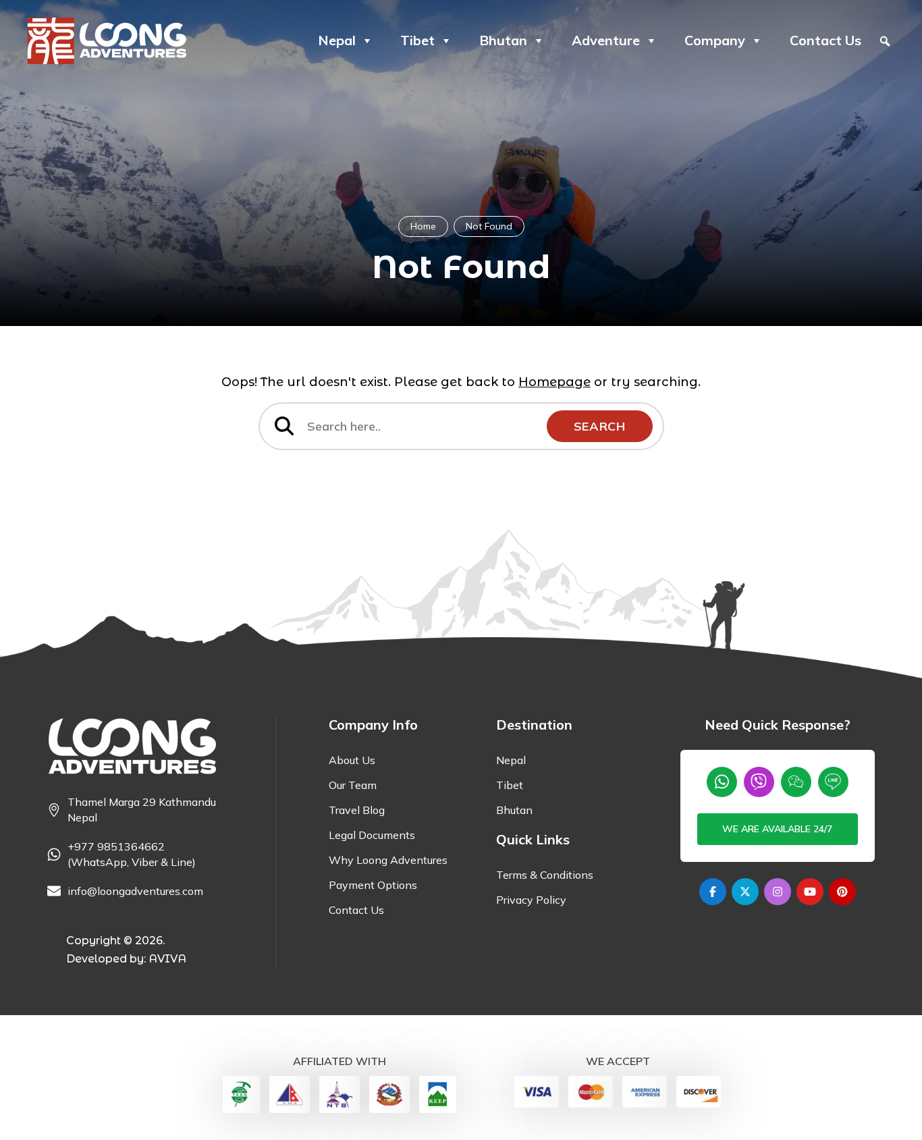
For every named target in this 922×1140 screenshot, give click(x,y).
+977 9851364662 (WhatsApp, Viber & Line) (131, 854)
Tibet (417, 40)
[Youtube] (809, 891)
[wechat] (796, 782)
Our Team (353, 785)
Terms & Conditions (544, 874)
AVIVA (167, 958)
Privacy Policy (531, 899)
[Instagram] (777, 891)
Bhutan (503, 40)
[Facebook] (712, 891)
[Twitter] (745, 891)
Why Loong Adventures (388, 860)
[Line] (833, 782)
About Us (352, 760)
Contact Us (825, 40)
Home (423, 226)
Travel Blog (357, 810)
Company (714, 40)
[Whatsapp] (722, 782)
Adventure (606, 40)
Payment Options (373, 885)
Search (600, 426)
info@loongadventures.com (135, 891)
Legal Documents (372, 835)
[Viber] (759, 782)
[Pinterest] (842, 891)
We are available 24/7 (777, 829)
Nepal (337, 40)
